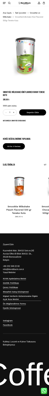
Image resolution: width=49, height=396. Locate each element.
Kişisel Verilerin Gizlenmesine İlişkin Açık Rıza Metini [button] (20, 297)
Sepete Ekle (33, 112)
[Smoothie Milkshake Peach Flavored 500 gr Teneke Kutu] (19, 186)
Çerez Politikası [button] (10, 287)
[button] (4, 3)
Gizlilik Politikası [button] (11, 283)
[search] (9, 3)
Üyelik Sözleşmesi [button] (12, 308)
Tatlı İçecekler (20, 13)
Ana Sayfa (7, 13)
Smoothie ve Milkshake (18, 121)
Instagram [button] (8, 320)
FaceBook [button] (8, 325)
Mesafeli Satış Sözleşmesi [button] (16, 292)
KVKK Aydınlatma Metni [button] (14, 278)
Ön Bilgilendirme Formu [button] (14, 303)
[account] (38, 3)
